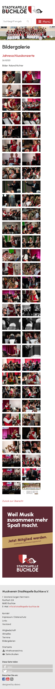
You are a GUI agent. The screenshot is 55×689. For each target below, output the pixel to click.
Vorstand (6, 624)
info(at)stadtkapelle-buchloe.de (24, 606)
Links (4, 620)
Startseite (7, 647)
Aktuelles (6, 634)
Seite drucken (12, 654)
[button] (27, 666)
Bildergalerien (8, 641)
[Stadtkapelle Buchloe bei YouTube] (7, 679)
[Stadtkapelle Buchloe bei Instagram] (11, 679)
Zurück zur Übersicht (12, 501)
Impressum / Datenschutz (14, 617)
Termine (6, 637)
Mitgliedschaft (9, 630)
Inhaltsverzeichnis (14, 650)
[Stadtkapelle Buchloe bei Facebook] (3, 679)
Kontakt (5, 613)
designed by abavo (11, 684)
